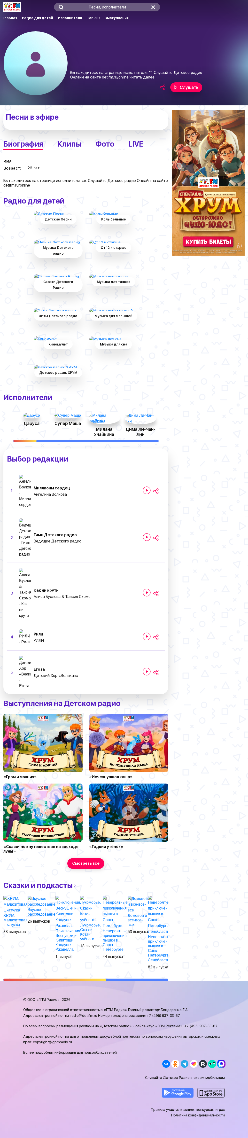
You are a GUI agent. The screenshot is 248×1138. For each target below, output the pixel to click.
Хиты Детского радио (58, 316)
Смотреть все (86, 863)
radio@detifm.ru (83, 1015)
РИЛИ (39, 640)
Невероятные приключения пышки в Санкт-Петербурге (115, 940)
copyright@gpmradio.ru (52, 1042)
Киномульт (58, 344)
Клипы (69, 144)
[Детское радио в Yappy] (212, 1064)
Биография (23, 144)
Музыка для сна (113, 344)
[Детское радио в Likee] (194, 1064)
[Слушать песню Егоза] (147, 671)
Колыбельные (113, 219)
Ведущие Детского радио (57, 541)
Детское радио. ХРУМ (58, 373)
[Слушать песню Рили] (147, 636)
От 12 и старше (113, 248)
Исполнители (70, 18)
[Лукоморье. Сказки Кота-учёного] (91, 909)
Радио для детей (37, 18)
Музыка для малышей (113, 316)
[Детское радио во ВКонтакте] (166, 1064)
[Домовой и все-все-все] (138, 904)
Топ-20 (93, 18)
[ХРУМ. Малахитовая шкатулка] (15, 904)
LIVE (135, 144)
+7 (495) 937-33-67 (163, 1015)
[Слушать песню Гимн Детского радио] (147, 537)
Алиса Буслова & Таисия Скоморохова (64, 596)
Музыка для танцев (113, 282)
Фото (104, 144)
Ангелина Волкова (50, 494)
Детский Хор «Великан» (56, 675)
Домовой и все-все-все (137, 920)
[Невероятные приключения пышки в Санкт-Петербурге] (115, 912)
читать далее (142, 77)
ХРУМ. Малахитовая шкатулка (15, 920)
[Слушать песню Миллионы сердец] (147, 490)
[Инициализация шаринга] (156, 491)
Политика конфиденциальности (198, 1115)
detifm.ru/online (115, 77)
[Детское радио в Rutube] (203, 1064)
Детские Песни (58, 219)
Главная (10, 18)
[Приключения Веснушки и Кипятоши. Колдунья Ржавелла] (67, 912)
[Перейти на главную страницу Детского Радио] (12, 7)
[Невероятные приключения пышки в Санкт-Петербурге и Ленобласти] (160, 915)
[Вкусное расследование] (41, 901)
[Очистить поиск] (153, 7)
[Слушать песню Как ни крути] (147, 592)
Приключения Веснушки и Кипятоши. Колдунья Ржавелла (67, 940)
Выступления (117, 18)
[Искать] (61, 7)
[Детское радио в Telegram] (184, 1064)
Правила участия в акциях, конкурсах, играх (188, 1109)
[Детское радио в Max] (221, 1064)
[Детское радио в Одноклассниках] (175, 1064)
